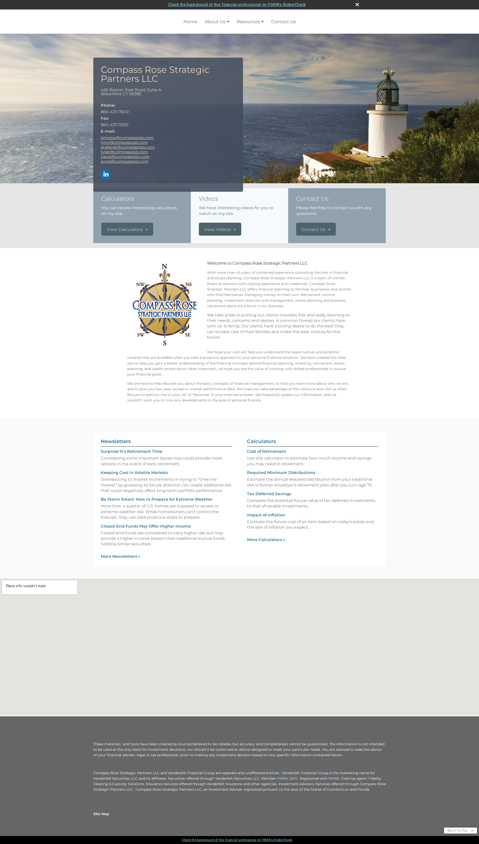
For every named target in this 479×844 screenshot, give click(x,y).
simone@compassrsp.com (127, 137)
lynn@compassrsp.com (124, 142)
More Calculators (266, 539)
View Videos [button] (217, 229)
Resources (248, 21)
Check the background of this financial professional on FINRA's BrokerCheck (237, 4)
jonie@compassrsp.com (125, 161)
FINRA (282, 778)
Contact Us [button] (313, 229)
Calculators (261, 441)
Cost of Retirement (266, 451)
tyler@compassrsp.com (124, 152)
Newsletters (116, 441)
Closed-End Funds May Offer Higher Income (146, 526)
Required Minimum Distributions (281, 472)
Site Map (101, 814)
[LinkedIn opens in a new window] (106, 174)
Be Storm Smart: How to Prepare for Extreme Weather (157, 499)
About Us (215, 21)
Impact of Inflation (266, 515)
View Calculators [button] (125, 229)
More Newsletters (120, 556)
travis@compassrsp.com (125, 156)
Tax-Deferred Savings (269, 493)
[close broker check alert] (357, 4)
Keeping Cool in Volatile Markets (134, 472)
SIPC (294, 778)
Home (190, 21)
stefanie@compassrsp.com (128, 147)
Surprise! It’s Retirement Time (131, 451)
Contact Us (283, 21)
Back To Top (458, 830)
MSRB (333, 778)
